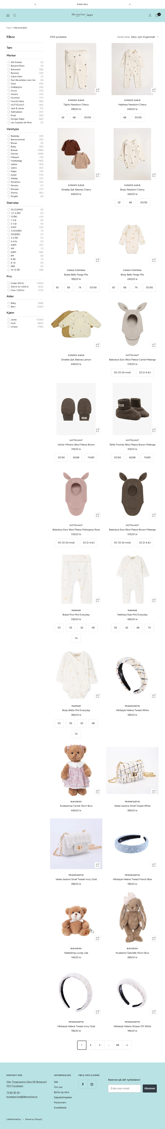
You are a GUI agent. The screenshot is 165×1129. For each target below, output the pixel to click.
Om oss (58, 1087)
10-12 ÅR (15, 270)
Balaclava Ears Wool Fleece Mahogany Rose (76, 529)
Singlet (14, 196)
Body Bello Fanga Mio (132, 274)
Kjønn (10, 312)
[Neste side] (126, 1045)
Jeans (13, 167)
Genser (14, 153)
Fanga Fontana (76, 270)
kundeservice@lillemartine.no (22, 1096)
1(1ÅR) (13, 216)
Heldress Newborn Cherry (132, 104)
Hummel (14, 97)
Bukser (14, 150)
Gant (13, 83)
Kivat (13, 115)
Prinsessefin (132, 706)
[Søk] (14, 15)
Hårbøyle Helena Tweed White (132, 710)
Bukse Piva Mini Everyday (76, 614)
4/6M (13, 245)
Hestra (14, 94)
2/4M (13, 227)
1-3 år (13, 220)
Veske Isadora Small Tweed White (132, 805)
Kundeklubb (60, 1107)
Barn (12, 306)
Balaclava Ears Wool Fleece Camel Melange (132, 359)
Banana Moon (17, 66)
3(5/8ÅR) (15, 234)
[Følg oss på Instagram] (91, 1084)
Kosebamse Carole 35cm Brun (76, 805)
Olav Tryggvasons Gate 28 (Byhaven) (26, 1081)
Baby (13, 303)
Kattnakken (16, 112)
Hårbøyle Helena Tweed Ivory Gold (76, 1026)
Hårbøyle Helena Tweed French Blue (132, 879)
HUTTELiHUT (17, 104)
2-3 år (13, 223)
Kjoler (13, 175)
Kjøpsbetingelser (63, 1097)
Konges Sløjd (17, 119)
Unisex (14, 326)
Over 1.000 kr (17, 290)
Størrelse (13, 203)
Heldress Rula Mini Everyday (132, 614)
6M (12, 255)
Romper (14, 189)
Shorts (14, 192)
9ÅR (12, 266)
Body (13, 146)
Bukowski (15, 69)
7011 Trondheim (14, 1086)
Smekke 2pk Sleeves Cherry (76, 189)
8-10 (13, 262)
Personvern (60, 1102)
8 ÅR (13, 259)
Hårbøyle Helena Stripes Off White (132, 1026)
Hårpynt (14, 157)
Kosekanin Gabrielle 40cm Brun (132, 952)
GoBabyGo (16, 87)
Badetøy (14, 136)
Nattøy (14, 178)
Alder (10, 296)
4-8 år (13, 241)
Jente (13, 319)
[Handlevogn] (157, 15)
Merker (11, 55)
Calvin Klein (16, 76)
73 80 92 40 (13, 1092)
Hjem (9, 28)
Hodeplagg (16, 160)
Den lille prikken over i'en (23, 80)
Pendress (15, 182)
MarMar (76, 610)
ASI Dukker (16, 62)
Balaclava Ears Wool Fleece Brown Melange (132, 529)
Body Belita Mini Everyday (76, 710)
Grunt (13, 90)
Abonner (149, 1088)
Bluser (13, 143)
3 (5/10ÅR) (16, 230)
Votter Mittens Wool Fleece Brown (76, 444)
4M (12, 248)
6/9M (13, 252)
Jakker (13, 164)
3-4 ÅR (14, 238)
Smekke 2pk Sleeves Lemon (76, 359)
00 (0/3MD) (16, 209)
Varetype (13, 129)
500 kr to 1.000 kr (19, 286)
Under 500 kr (17, 283)
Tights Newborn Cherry (76, 104)
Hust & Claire (17, 101)
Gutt (12, 323)
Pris (9, 276)
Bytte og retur (61, 1092)
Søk (56, 1081)
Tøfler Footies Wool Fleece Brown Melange (132, 444)
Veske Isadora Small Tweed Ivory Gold (76, 879)
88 (117, 1045)
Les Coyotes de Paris (21, 122)
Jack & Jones (17, 108)
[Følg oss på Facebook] (82, 1084)
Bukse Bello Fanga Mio (76, 274)
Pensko (14, 185)
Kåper (13, 171)
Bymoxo (14, 73)
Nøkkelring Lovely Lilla (76, 952)
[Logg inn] (150, 15)
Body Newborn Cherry (132, 189)
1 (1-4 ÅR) (15, 213)
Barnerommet (17, 139)
